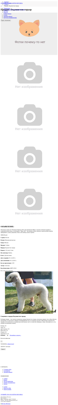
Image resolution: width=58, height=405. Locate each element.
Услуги (23, 9)
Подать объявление (5, 20)
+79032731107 (10, 344)
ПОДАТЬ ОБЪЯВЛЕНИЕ (10, 17)
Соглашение (7, 370)
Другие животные (16, 9)
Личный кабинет (8, 16)
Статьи (5, 15)
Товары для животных (9, 382)
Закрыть (3, 349)
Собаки (5, 9)
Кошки (9, 9)
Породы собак (7, 388)
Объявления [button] (7, 8)
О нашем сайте (7, 369)
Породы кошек (7, 389)
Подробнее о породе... (15, 335)
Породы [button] (6, 12)
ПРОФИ (6, 11)
